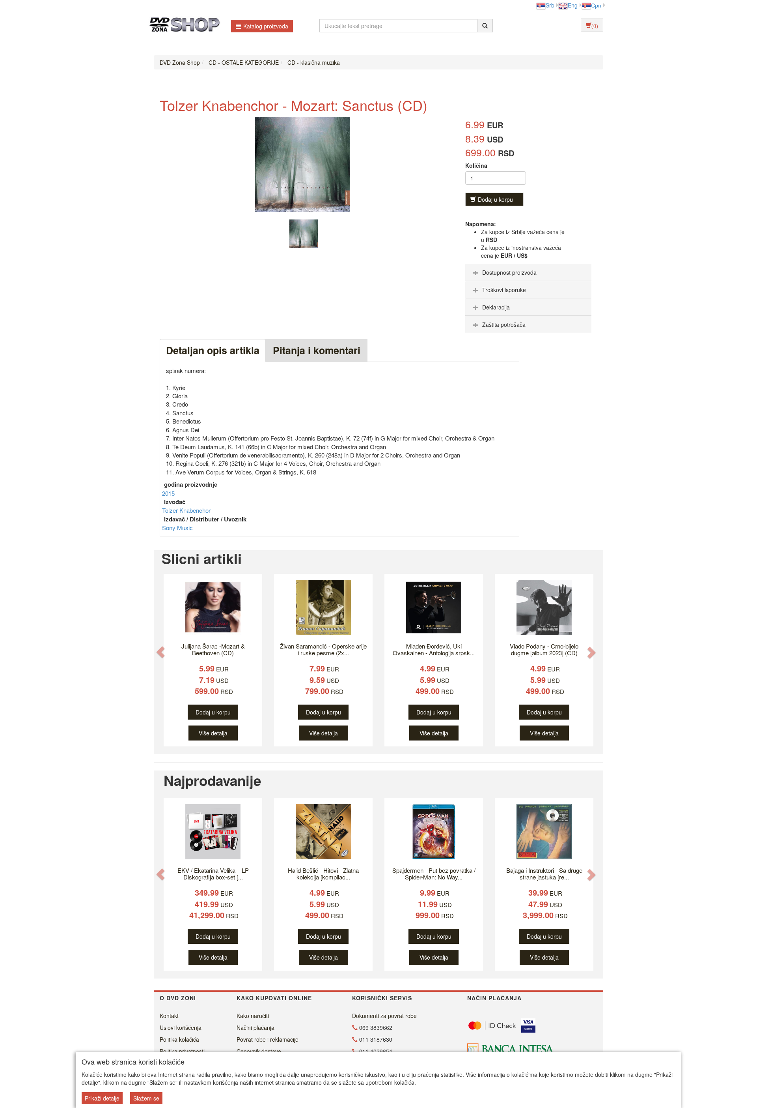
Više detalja (213, 733)
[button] (160, 652)
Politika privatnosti (182, 1051)
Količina (476, 165)
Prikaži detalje (102, 1098)
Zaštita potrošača (504, 324)
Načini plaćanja (255, 1027)
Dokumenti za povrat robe (384, 1016)
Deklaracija (496, 307)
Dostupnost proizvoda (509, 272)
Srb (550, 5)
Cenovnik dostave (259, 1051)
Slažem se (146, 1098)
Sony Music (177, 527)
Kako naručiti (253, 1016)
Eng (573, 5)
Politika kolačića (179, 1039)
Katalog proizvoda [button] (265, 26)
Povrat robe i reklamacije (267, 1039)
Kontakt (169, 1016)
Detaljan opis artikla (212, 350)
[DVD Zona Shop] (182, 26)
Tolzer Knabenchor (186, 510)
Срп (596, 5)
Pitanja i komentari (316, 350)
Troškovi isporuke (504, 290)
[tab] (528, 272)
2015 (168, 493)
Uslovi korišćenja (180, 1027)
